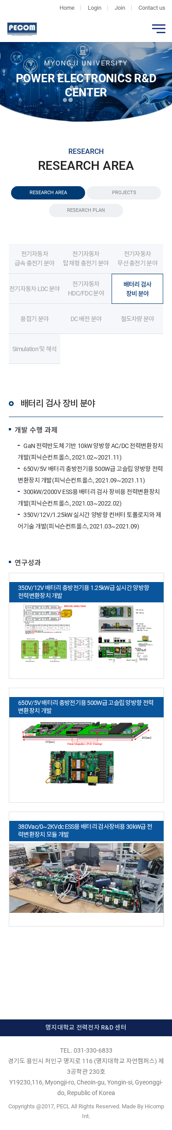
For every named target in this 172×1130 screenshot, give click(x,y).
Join (120, 7)
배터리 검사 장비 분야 (137, 289)
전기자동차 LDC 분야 (34, 288)
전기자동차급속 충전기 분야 (35, 258)
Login (94, 7)
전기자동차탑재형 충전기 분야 (85, 258)
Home (67, 7)
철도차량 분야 (137, 318)
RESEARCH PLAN (86, 210)
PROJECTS (124, 192)
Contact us (151, 7)
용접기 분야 (34, 318)
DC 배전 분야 (86, 318)
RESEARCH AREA (48, 192)
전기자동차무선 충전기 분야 (137, 258)
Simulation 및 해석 (34, 348)
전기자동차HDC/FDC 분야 (86, 288)
